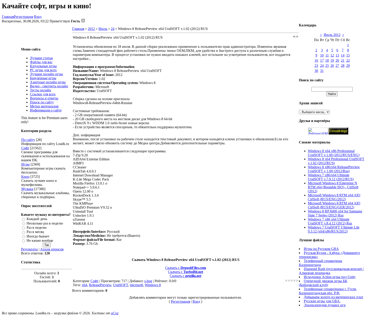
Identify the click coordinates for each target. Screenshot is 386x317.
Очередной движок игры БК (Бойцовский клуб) (323, 283)
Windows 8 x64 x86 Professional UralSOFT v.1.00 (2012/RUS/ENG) (333, 153)
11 (327, 55)
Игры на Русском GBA (321, 249)
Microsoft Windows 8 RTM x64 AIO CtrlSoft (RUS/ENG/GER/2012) (334, 205)
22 (348, 60)
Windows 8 (153, 285)
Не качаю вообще (40, 240)
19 (332, 60)
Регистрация (23, 17)
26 (332, 65)
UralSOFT (120, 285)
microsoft (136, 285)
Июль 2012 (332, 35)
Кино (25, 176)
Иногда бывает (38, 236)
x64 (84, 285)
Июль (103, 29)
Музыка (27, 189)
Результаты (29, 249)
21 (342, 60)
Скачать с (185, 268)
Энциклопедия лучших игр (325, 305)
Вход (38, 17)
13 (337, 55)
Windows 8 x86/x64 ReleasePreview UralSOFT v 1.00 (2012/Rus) (334, 169)
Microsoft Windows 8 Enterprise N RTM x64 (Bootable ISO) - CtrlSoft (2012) (333, 187)
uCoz (114, 313)
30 (316, 71)
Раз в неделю (36, 227)
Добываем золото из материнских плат (333, 297)
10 (322, 55)
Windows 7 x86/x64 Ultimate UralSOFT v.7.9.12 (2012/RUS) (331, 177)
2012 (91, 29)
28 (342, 65)
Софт (25, 148)
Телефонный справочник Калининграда (320, 263)
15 (348, 55)
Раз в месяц (35, 232)
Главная (8, 17)
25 (327, 65)
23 (316, 65)
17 (322, 60)
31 (322, 71)
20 (337, 60)
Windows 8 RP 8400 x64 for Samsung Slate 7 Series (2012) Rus (335, 213)
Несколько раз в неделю (45, 223)
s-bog (148, 281)
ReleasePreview (100, 285)
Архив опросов (52, 249)
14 (342, 55)
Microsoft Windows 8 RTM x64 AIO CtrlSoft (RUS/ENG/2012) (334, 197)
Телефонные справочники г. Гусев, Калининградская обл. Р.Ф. (328, 291)
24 (112, 29)
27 (337, 65)
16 (316, 60)
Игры (25, 164)
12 (332, 55)
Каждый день (37, 219)
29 (348, 65)
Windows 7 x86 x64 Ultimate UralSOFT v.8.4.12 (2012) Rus (330, 221)
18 (327, 60)
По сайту (28, 140)
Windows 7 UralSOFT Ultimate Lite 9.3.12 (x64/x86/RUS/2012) (333, 229)
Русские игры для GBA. (322, 301)
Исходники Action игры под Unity (330, 277)
